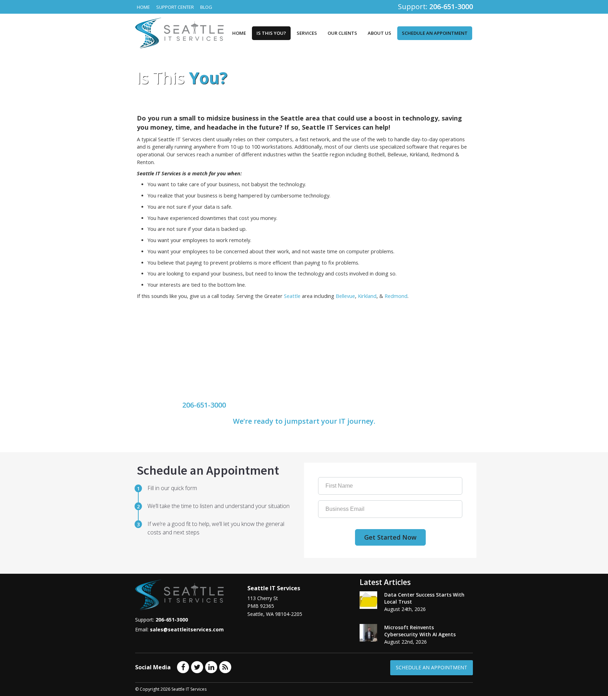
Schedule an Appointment (435, 33)
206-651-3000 (204, 405)
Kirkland (367, 296)
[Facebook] (183, 666)
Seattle (292, 296)
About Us (379, 33)
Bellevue (345, 296)
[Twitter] (197, 666)
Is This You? (271, 33)
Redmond (396, 296)
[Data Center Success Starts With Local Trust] (368, 600)
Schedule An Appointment (431, 667)
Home (143, 7)
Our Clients (342, 33)
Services (307, 33)
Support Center (175, 7)
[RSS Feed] (225, 666)
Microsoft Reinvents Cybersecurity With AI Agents (420, 631)
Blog (206, 7)
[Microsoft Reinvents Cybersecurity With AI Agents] (368, 633)
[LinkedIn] (211, 666)
